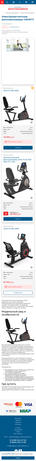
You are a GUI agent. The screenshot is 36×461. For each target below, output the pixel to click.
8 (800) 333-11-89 (18, 442)
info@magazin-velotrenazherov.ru (18, 445)
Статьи (18, 431)
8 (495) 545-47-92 (18, 440)
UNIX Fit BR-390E (11, 89)
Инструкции (18, 429)
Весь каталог (18, 433)
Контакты (18, 424)
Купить (18, 219)
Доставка (18, 418)
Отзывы (18, 428)
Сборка (18, 420)
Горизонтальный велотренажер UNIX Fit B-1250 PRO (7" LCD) (17, 158)
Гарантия (18, 422)
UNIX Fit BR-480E (11, 227)
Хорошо (18, 458)
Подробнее (18, 293)
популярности (14, 27)
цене (4, 27)
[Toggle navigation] (2, 2)
